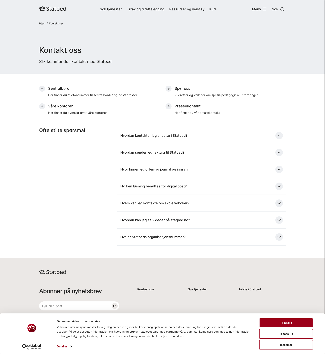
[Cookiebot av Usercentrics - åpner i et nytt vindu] (31, 346)
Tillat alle (286, 322)
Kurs (213, 9)
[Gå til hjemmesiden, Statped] (52, 9)
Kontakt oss (146, 289)
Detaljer (62, 346)
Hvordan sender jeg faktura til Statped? (152, 152)
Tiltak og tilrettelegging (145, 9)
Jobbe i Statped (249, 289)
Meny (256, 9)
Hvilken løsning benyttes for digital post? (153, 186)
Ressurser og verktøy (186, 9)
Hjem (42, 23)
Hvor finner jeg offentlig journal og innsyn (154, 169)
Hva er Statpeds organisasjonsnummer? (152, 237)
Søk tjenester (111, 9)
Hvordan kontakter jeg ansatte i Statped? (153, 135)
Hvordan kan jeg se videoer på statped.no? (155, 220)
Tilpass (284, 333)
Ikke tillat (286, 344)
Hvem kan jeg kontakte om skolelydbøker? (154, 203)
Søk (275, 9)
